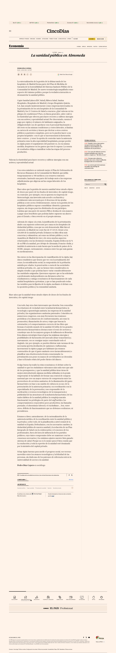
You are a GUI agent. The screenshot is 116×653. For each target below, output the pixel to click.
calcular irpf (14, 599)
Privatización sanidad (40, 488)
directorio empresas (70, 599)
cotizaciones (82, 599)
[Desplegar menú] (10, 31)
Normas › (71, 479)
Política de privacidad (42, 649)
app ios (93, 599)
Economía (38, 38)
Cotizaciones (45, 38)
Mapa (55, 649)
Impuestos (89, 46)
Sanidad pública (21, 488)
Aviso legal (16, 649)
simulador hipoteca (25, 599)
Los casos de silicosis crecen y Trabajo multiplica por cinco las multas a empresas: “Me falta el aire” (95, 153)
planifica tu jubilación (48, 599)
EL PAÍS (75, 38)
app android (101, 599)
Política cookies (22, 649)
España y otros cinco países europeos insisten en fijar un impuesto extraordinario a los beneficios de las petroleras (94, 146)
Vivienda (79, 46)
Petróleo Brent (50, 22)
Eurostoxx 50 (70, 22)
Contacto (11, 649)
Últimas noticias (62, 38)
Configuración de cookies (31, 649)
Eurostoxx (91, 188)
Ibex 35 (14, 22)
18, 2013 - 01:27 (26, 70)
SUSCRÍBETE (92, 39)
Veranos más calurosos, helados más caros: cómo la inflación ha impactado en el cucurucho (95, 160)
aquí (53, 496)
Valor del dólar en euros (92, 22)
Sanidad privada (57, 488)
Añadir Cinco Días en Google (66, 74)
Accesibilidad (51, 649)
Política (95, 46)
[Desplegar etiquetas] (72, 488)
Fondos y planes (53, 38)
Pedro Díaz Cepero (24, 68)
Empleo (84, 46)
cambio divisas (60, 599)
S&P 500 (31, 22)
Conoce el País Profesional (58, 608)
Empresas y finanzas (24, 38)
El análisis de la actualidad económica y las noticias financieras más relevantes (39, 475)
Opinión (69, 38)
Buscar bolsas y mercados (92, 179)
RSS (58, 649)
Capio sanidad (30, 488)
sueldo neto (36, 599)
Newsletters (62, 649)
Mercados (32, 38)
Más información (21, 496)
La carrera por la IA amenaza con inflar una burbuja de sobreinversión (94, 166)
